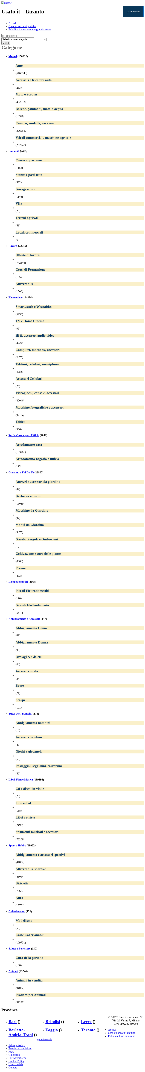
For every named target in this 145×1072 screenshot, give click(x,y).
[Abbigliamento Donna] (80, 646)
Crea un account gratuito (22, 26)
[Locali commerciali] (80, 236)
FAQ (11, 1051)
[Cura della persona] (80, 961)
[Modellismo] (80, 924)
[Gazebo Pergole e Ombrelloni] (80, 543)
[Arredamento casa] (80, 448)
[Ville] (80, 207)
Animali (13, 971)
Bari (12, 1021)
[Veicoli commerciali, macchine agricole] (80, 141)
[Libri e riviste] (80, 821)
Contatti (12, 1067)
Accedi (12, 23)
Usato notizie (133, 11)
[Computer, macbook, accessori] (80, 354)
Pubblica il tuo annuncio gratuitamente (29, 29)
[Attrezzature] (80, 288)
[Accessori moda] (80, 675)
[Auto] (80, 69)
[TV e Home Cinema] (80, 325)
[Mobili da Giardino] (80, 529)
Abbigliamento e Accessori (24, 618)
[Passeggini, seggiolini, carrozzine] (80, 770)
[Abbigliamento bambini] (80, 727)
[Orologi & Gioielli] (80, 661)
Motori (12, 56)
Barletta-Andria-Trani (20, 1032)
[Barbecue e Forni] (80, 500)
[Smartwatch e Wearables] (80, 311)
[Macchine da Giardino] (80, 514)
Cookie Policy (16, 1061)
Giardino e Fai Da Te (21, 472)
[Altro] (80, 902)
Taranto (88, 1030)
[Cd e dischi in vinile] (80, 792)
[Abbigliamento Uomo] (80, 632)
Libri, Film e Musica (20, 779)
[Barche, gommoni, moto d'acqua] (80, 113)
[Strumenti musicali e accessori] (80, 836)
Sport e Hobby (17, 845)
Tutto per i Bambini (20, 713)
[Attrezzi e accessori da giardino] (80, 486)
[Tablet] (80, 426)
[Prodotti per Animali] (80, 999)
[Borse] (80, 689)
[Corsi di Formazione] (80, 273)
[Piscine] (80, 572)
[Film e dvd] (80, 807)
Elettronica (15, 297)
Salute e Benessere (19, 948)
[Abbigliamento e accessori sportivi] (80, 858)
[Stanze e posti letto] (80, 179)
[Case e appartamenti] (80, 164)
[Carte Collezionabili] (80, 939)
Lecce (86, 1021)
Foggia (51, 1030)
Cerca (6, 43)
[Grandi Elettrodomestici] (80, 609)
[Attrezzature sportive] (80, 873)
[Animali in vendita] (80, 984)
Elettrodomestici (18, 581)
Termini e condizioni (19, 1048)
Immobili (13, 151)
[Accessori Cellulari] (80, 382)
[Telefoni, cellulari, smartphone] (80, 368)
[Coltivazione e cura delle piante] (80, 558)
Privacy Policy (16, 1045)
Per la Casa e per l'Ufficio (23, 435)
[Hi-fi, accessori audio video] (80, 339)
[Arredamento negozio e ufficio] (80, 463)
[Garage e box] (80, 193)
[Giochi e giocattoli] (80, 755)
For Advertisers (17, 1057)
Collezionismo (16, 911)
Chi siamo (14, 1054)
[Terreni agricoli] (80, 222)
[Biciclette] (80, 887)
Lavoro (12, 245)
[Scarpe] (80, 704)
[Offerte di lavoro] (80, 259)
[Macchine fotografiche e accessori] (80, 411)
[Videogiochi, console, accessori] (80, 397)
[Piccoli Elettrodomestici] (80, 595)
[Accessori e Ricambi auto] (80, 84)
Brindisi (52, 1021)
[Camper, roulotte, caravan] (80, 127)
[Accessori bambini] (80, 741)
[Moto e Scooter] (80, 98)
